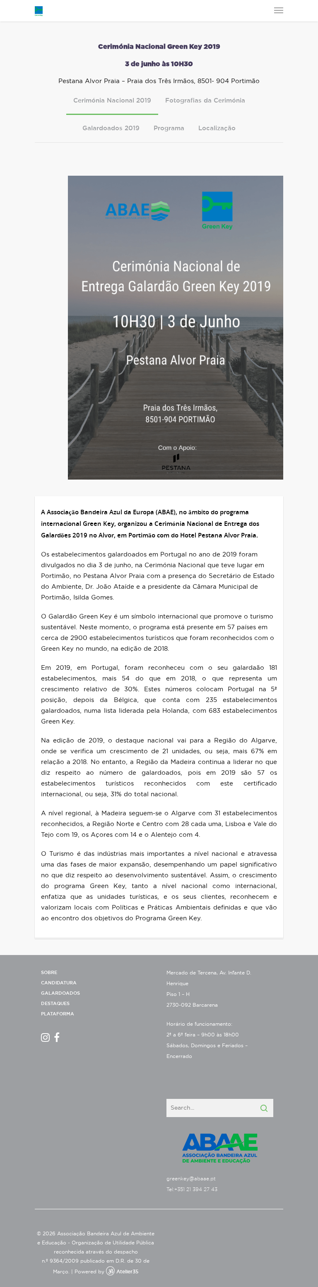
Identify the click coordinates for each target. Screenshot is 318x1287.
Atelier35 (127, 1271)
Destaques (55, 1003)
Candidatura (59, 983)
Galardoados (60, 993)
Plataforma (57, 1014)
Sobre (49, 972)
